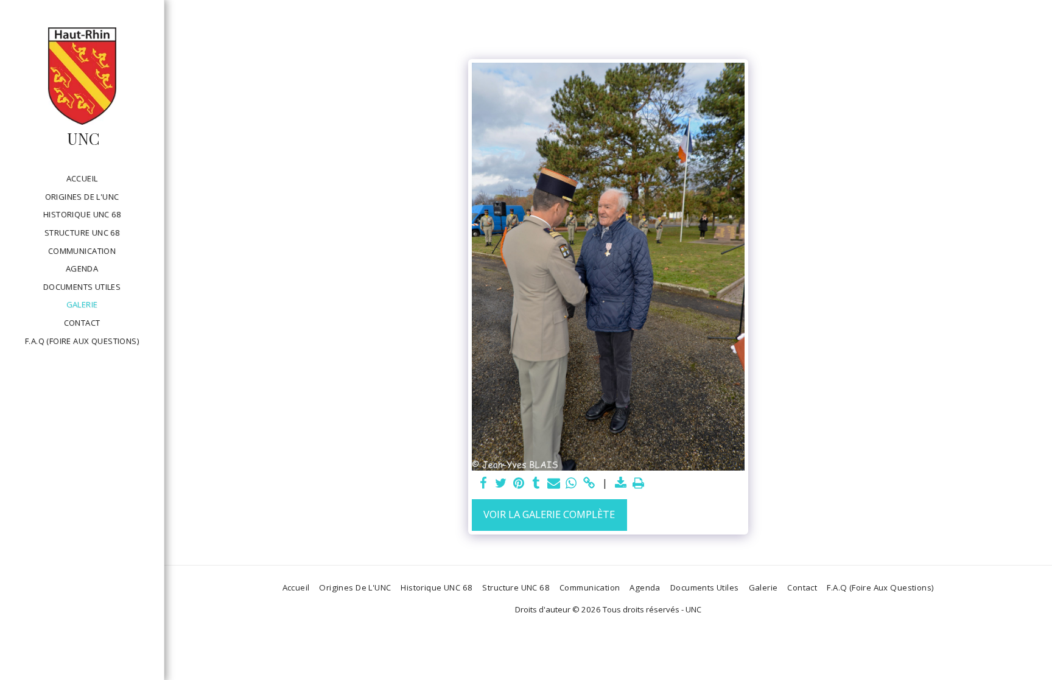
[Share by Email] (553, 483)
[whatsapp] (571, 483)
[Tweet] (500, 483)
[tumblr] (536, 483)
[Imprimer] (638, 483)
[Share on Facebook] (483, 483)
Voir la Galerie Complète (549, 514)
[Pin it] (518, 483)
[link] (589, 483)
